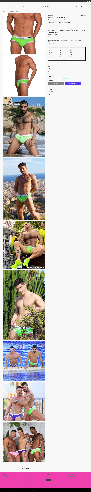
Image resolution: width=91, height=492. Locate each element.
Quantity (49, 71)
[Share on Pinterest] (53, 96)
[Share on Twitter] (51, 96)
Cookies (26, 480)
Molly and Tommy (51, 15)
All (6, 6)
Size (49, 66)
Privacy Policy (27, 481)
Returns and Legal (28, 479)
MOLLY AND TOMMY (45, 6)
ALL (7, 11)
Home (3, 6)
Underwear (10, 6)
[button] (68, 6)
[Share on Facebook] (49, 96)
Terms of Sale (27, 483)
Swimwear (16, 6)
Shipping (26, 477)
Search (26, 476)
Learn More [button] (34, 490)
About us (21, 6)
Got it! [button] (86, 490)
